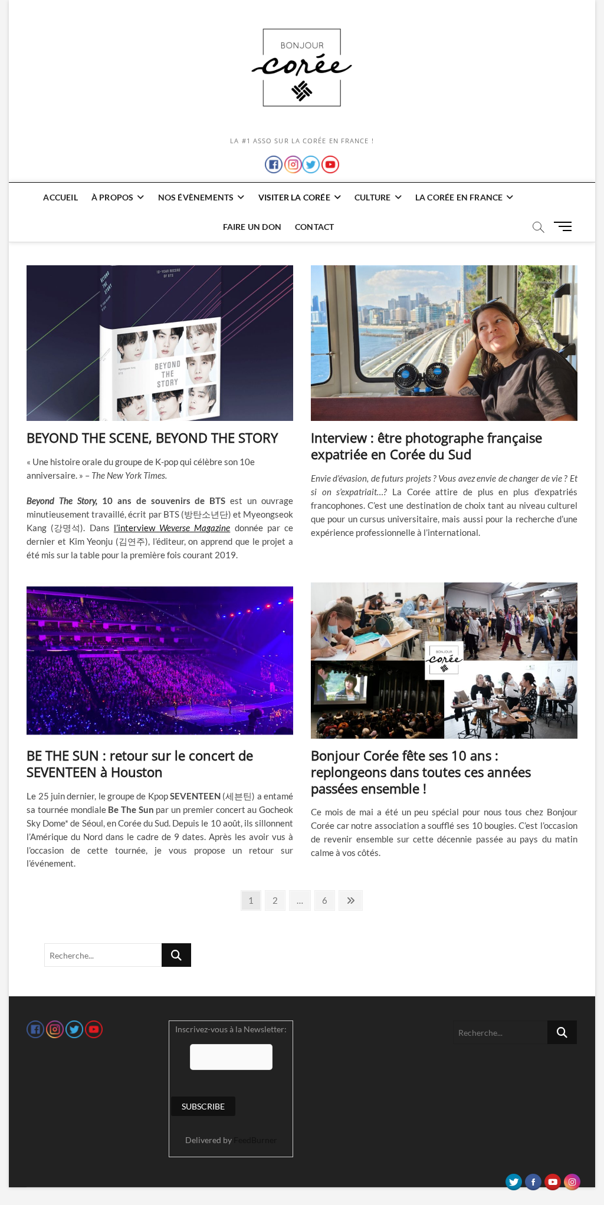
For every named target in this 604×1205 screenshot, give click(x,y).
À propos (112, 197)
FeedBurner (255, 1140)
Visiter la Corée (294, 197)
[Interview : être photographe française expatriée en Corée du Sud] (444, 343)
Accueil (60, 197)
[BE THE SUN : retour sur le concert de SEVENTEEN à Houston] (160, 660)
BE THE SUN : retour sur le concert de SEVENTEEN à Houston (140, 763)
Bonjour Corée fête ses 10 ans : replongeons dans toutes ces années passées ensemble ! (421, 771)
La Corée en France (459, 197)
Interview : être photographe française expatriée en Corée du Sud (426, 446)
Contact (314, 227)
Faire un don (252, 227)
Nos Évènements (196, 197)
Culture (372, 197)
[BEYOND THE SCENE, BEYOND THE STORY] (160, 343)
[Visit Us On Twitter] (513, 1179)
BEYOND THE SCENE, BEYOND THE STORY (152, 437)
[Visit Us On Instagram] (572, 1179)
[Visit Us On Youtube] (552, 1179)
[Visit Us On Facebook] (533, 1179)
